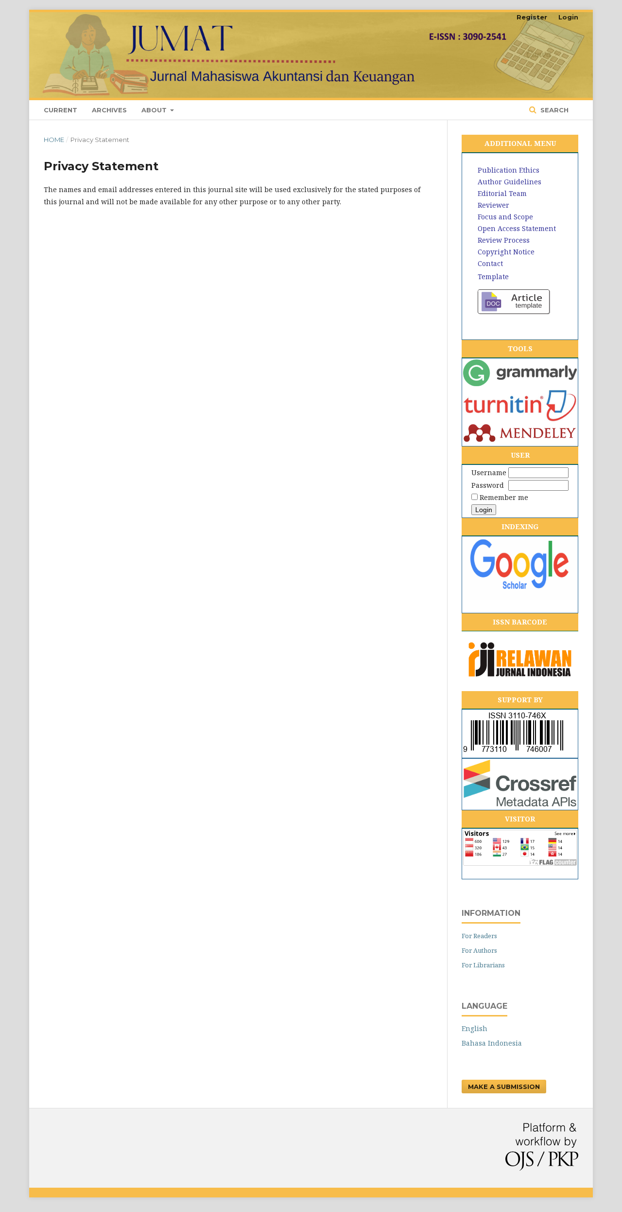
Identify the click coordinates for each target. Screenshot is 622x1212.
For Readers (479, 935)
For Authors (479, 950)
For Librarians (483, 965)
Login (568, 17)
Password (487, 485)
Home (54, 139)
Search (553, 110)
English (474, 1028)
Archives (109, 110)
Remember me (504, 497)
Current (60, 110)
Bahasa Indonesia (492, 1043)
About (155, 110)
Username (488, 472)
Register (532, 17)
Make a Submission (504, 1086)
